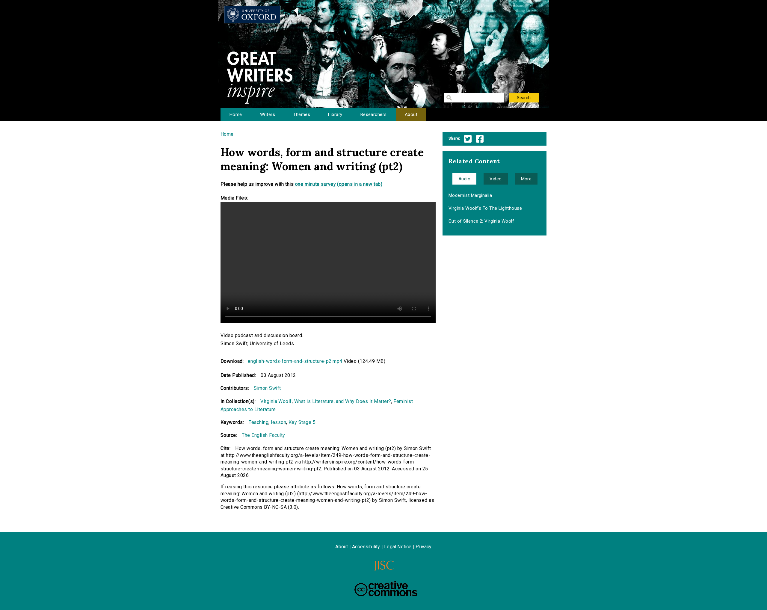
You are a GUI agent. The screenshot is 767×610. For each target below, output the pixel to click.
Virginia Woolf (276, 401)
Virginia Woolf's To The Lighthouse (485, 208)
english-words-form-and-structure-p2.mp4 (295, 361)
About (411, 114)
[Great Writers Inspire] (252, 15)
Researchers (373, 114)
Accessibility (366, 546)
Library (335, 114)
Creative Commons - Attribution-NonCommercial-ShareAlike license (385, 588)
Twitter (468, 139)
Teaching (258, 422)
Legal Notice (397, 546)
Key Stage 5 (302, 422)
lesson (278, 422)
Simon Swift (267, 388)
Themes (301, 114)
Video (496, 179)
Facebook (480, 139)
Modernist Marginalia (470, 195)
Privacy (423, 546)
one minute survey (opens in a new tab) (338, 184)
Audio (464, 179)
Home (236, 114)
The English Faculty (263, 435)
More (526, 179)
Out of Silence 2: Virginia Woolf (481, 221)
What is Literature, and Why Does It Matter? (342, 401)
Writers (267, 114)
